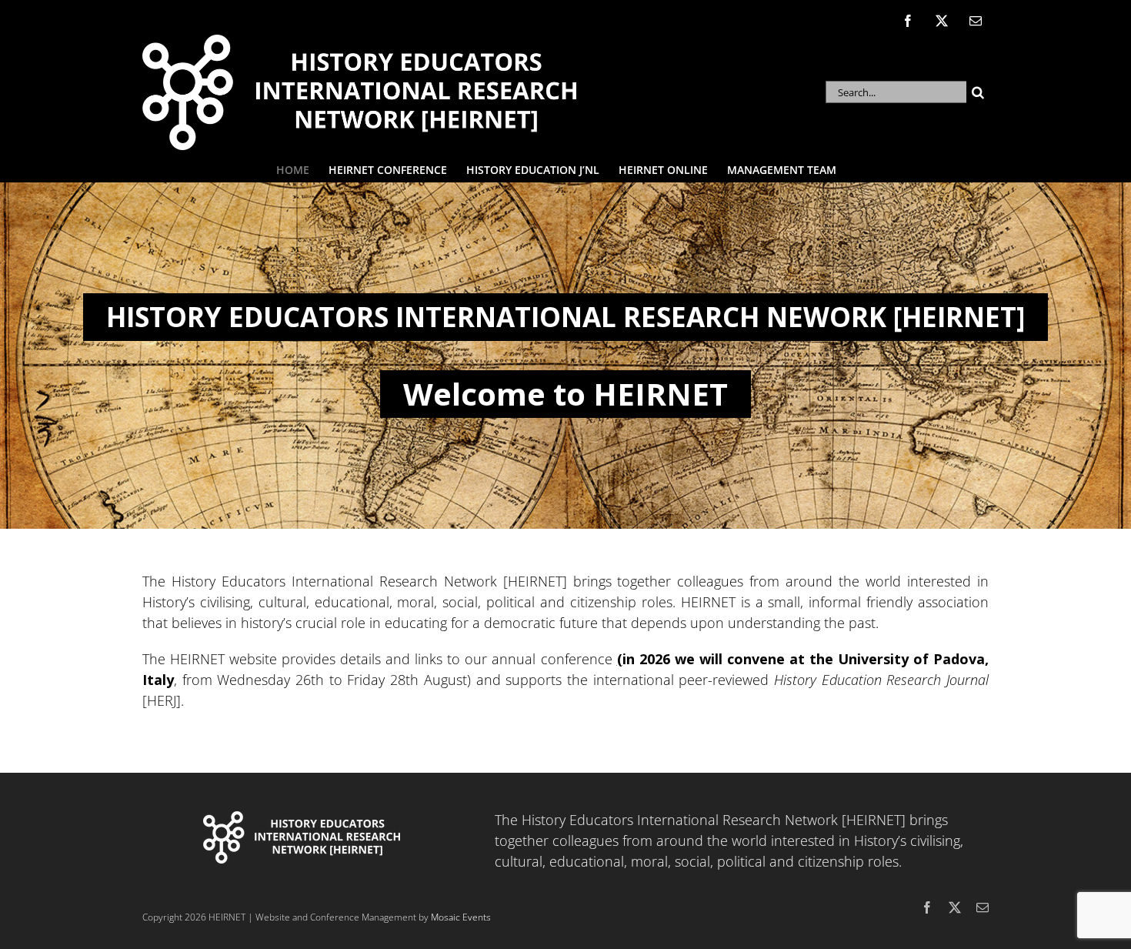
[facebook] (927, 907)
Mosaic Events (461, 917)
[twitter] (955, 907)
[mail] (982, 907)
